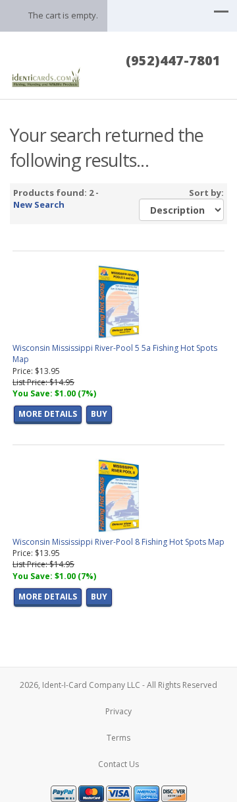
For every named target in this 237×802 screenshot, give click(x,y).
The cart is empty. (63, 15)
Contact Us (118, 764)
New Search (39, 204)
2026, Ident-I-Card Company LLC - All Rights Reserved (118, 685)
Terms (118, 737)
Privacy (118, 711)
